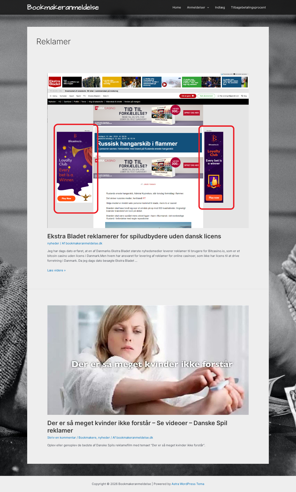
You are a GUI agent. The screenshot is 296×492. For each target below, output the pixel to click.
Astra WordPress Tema (188, 484)
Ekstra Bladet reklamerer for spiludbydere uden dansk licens (134, 236)
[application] (207, 7)
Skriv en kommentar (61, 437)
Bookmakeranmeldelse (63, 7)
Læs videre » (56, 270)
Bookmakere (87, 437)
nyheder (53, 243)
